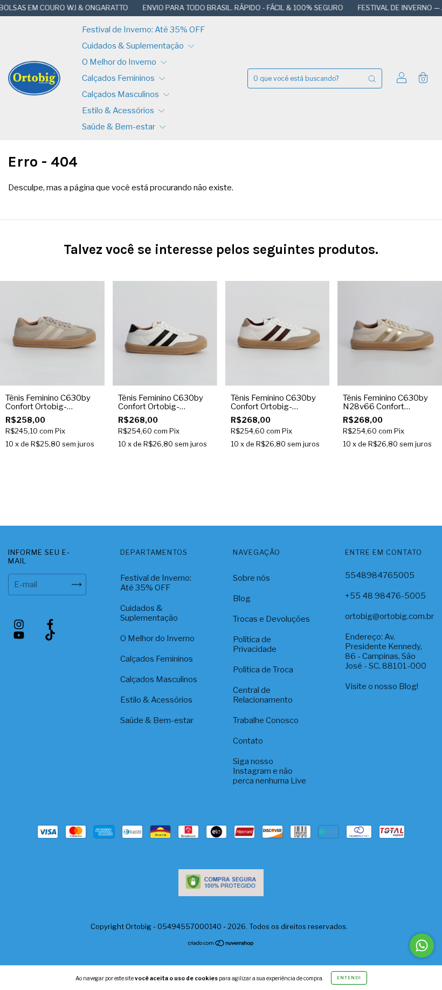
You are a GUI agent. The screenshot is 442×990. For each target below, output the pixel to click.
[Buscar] (372, 78)
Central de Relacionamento (263, 695)
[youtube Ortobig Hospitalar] (19, 635)
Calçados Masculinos (121, 94)
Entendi (349, 977)
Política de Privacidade (255, 644)
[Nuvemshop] (221, 944)
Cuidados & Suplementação (133, 46)
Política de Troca (263, 670)
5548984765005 (380, 575)
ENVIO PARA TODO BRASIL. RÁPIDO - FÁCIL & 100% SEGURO (227, 7)
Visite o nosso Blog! (381, 686)
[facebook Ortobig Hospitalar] (50, 624)
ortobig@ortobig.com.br (389, 616)
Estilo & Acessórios (119, 110)
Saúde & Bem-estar (119, 127)
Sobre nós (251, 578)
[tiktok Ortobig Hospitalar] (50, 635)
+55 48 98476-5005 (385, 596)
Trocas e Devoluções (271, 619)
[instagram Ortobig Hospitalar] (19, 624)
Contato (248, 741)
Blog (242, 598)
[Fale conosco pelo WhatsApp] (422, 945)
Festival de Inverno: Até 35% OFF (143, 30)
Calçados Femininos (119, 78)
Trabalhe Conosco (266, 720)
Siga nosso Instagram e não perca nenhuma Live (269, 771)
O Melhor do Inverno (120, 62)
